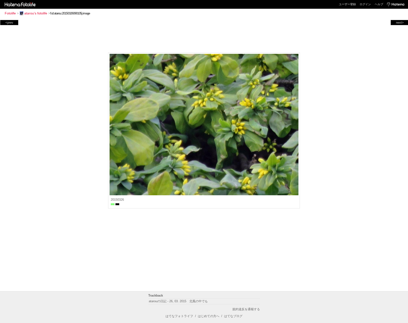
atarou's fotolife (35, 13)
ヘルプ (379, 4)
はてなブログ (233, 316)
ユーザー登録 (347, 4)
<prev (9, 22)
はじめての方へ (208, 316)
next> (400, 22)
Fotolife (10, 13)
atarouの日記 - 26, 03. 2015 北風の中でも (178, 301)
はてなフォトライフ (179, 316)
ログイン (365, 4)
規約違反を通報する (246, 309)
